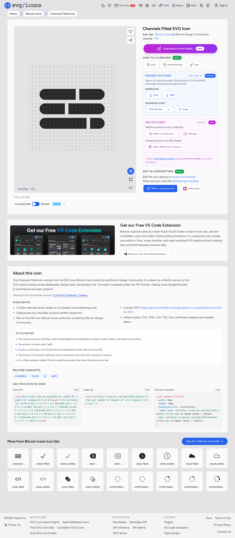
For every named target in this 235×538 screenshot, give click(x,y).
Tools (166, 5)
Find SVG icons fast (42, 527)
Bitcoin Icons (34, 13)
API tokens (139, 527)
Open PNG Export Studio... (168, 147)
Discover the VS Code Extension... (148, 254)
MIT (156, 38)
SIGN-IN (201, 122)
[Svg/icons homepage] (22, 5)
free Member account (164, 159)
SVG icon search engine (45, 522)
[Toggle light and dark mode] (103, 5)
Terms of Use (223, 518)
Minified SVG (174, 65)
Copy (186, 109)
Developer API (138, 522)
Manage (192, 134)
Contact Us (224, 531)
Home (13, 13)
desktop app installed (186, 181)
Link (196, 65)
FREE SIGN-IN (195, 76)
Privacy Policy (222, 524)
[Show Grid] (130, 171)
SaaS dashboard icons (75, 522)
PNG (172, 95)
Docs (209, 518)
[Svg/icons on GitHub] (208, 5)
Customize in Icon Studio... (182, 48)
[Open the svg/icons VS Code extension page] (62, 240)
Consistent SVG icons (70, 527)
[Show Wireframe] (130, 179)
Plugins (179, 5)
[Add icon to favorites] (27, 467)
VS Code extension (176, 527)
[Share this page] (130, 40)
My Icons (127, 5)
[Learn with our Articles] (141, 5)
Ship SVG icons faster (43, 533)
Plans (194, 5)
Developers (120, 522)
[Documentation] (147, 5)
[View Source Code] (130, 187)
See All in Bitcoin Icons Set (203, 441)
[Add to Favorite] (130, 31)
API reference (121, 527)
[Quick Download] (27, 449)
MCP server (120, 533)
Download (193, 188)
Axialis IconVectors (183, 177)
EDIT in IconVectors (163, 188)
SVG (153, 65)
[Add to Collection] (8, 467)
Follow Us (14, 524)
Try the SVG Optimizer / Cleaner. (70, 295)
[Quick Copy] (8, 449)
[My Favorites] (109, 5)
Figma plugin (172, 533)
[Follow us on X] (201, 5)
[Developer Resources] (154, 5)
